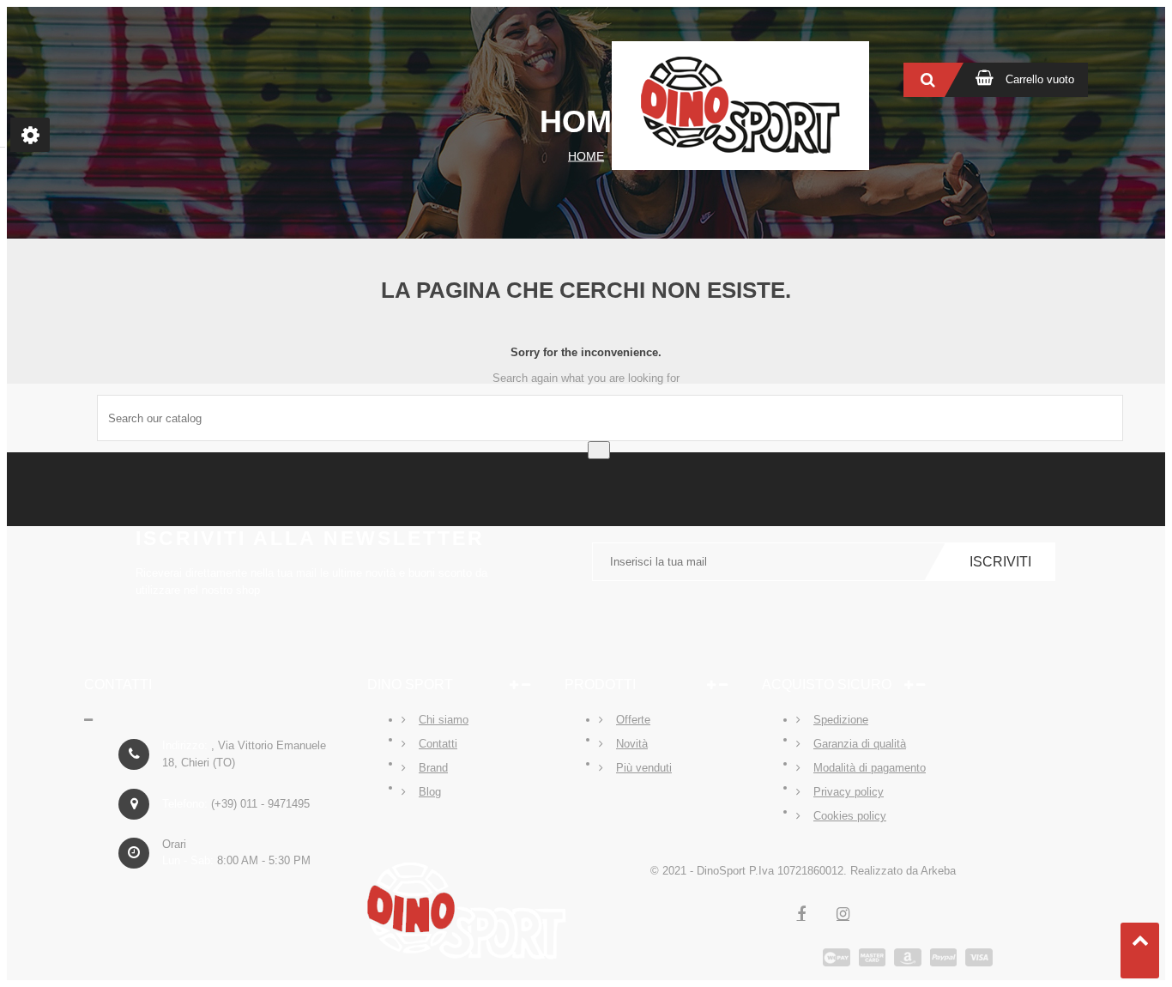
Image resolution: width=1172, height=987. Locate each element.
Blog (430, 791)
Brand (433, 767)
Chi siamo (443, 719)
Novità (632, 743)
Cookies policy (849, 815)
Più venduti (644, 767)
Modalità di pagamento (869, 767)
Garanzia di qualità (859, 743)
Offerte (633, 719)
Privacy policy (848, 791)
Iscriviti (1000, 561)
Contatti (438, 743)
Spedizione (840, 719)
